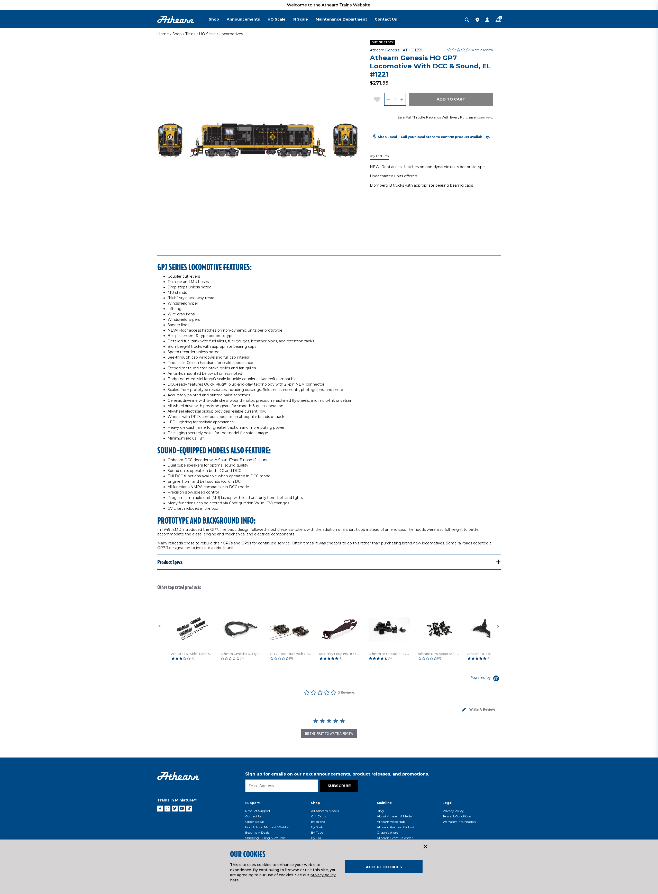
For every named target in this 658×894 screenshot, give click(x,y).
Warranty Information (459, 822)
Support (252, 803)
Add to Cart (451, 99)
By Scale (317, 827)
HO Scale (207, 34)
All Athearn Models (325, 811)
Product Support (257, 811)
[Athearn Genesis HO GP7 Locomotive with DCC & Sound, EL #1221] (257, 140)
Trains (190, 34)
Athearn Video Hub (391, 822)
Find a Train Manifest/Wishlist (267, 827)
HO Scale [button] (277, 19)
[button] (159, 626)
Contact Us (253, 816)
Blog (380, 811)
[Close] (425, 847)
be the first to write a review (329, 733)
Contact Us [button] (386, 19)
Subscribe (339, 785)
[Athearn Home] (176, 19)
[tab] (478, 709)
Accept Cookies (384, 866)
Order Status (254, 822)
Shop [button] (214, 19)
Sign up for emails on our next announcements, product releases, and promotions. (337, 774)
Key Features (379, 156)
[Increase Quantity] (402, 99)
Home (163, 34)
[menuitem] (218, 19)
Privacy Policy (453, 811)
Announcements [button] (243, 19)
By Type (317, 832)
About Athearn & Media (394, 816)
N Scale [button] (300, 19)
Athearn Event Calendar (395, 838)
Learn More (484, 117)
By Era (316, 838)
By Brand (318, 822)
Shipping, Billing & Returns (265, 838)
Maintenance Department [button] (341, 19)
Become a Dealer (258, 832)
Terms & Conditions (457, 816)
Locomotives (231, 34)
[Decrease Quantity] (388, 99)
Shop (177, 34)
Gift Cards (318, 816)
